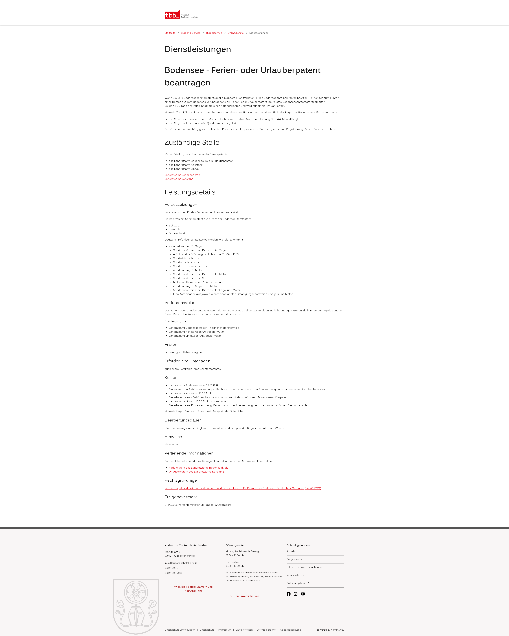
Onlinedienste (236, 33)
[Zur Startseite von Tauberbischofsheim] (181, 14)
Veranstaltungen (296, 575)
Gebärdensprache (290, 630)
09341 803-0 (171, 568)
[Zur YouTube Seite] (303, 594)
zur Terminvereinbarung (244, 596)
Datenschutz (207, 630)
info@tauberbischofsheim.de (181, 563)
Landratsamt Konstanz (179, 179)
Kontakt (291, 551)
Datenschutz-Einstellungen (180, 630)
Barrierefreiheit (244, 630)
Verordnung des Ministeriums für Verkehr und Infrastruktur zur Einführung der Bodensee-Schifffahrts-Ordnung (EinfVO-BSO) (243, 488)
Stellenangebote (296, 583)
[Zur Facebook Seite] (289, 594)
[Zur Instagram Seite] (295, 594)
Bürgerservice (214, 33)
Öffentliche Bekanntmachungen (305, 567)
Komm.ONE (337, 630)
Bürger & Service (190, 33)
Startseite (170, 33)
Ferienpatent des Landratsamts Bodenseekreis (198, 468)
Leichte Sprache (266, 630)
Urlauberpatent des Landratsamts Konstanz (196, 472)
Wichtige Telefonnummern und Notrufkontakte (193, 589)
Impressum (224, 630)
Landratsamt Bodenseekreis (182, 175)
